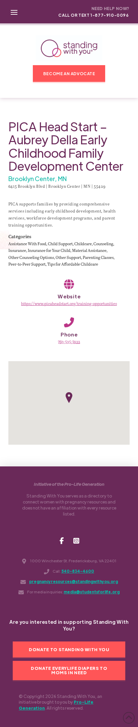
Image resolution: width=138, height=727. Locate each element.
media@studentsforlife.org (92, 591)
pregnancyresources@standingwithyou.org (73, 581)
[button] (14, 12)
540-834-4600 (77, 571)
